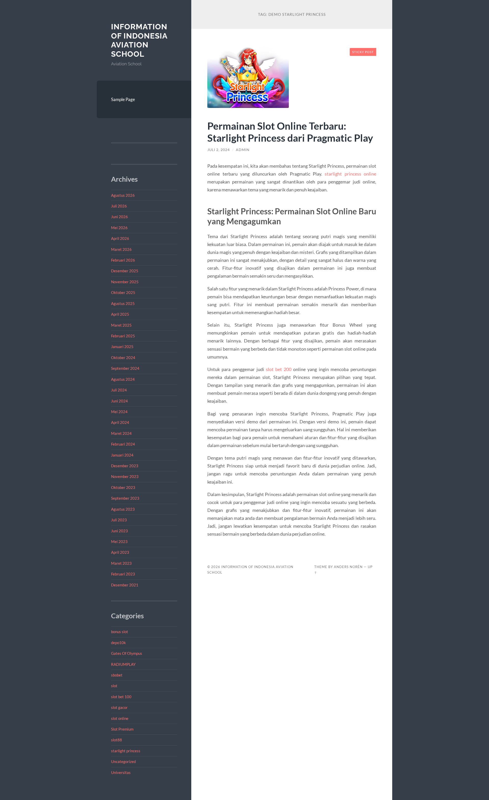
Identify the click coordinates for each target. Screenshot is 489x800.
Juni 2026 (119, 216)
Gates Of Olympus (126, 653)
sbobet (117, 675)
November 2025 (125, 281)
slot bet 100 (121, 696)
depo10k (118, 642)
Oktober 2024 (123, 357)
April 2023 (120, 552)
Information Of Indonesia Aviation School (139, 40)
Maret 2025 (121, 325)
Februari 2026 (123, 260)
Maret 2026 (121, 249)
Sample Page (123, 99)
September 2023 (125, 498)
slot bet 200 (278, 369)
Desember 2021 (124, 585)
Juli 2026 (119, 206)
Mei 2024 (119, 411)
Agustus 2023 (123, 509)
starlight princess (125, 750)
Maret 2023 (121, 563)
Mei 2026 (119, 227)
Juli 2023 (119, 520)
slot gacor (119, 707)
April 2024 (120, 422)
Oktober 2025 (123, 292)
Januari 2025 (122, 346)
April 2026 (120, 238)
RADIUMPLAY (123, 664)
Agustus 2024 (123, 379)
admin (243, 150)
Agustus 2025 (123, 303)
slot (114, 685)
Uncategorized (123, 761)
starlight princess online (350, 174)
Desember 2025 (124, 270)
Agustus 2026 (123, 195)
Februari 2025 (123, 336)
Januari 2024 (122, 455)
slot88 (116, 739)
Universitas (121, 772)
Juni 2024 (119, 401)
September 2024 (125, 368)
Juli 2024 (119, 390)
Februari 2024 (123, 444)
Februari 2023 (123, 574)
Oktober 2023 (123, 487)
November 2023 (125, 476)
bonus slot (119, 631)
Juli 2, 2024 (218, 150)
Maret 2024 (121, 433)
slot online (119, 718)
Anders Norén (348, 567)
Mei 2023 (119, 541)
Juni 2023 (119, 530)
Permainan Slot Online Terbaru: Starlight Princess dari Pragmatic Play (290, 132)
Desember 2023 (124, 465)
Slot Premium (122, 729)
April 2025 (120, 314)
